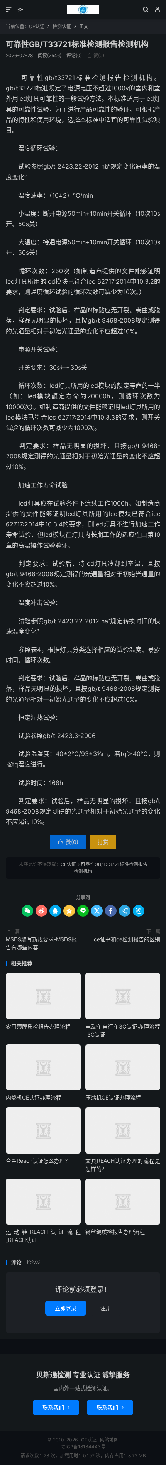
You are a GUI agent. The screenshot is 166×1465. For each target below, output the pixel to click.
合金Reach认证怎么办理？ (38, 1160)
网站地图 (109, 1440)
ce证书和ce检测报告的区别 (127, 939)
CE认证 (83, 9)
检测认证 (62, 26)
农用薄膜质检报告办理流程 (38, 1026)
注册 (105, 1308)
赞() (95, 55)
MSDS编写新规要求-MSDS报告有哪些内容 (41, 943)
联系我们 (55, 1407)
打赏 (103, 842)
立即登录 (65, 1308)
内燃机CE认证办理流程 (33, 1097)
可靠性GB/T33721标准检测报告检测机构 (77, 44)
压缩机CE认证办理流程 (113, 1097)
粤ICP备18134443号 (83, 1447)
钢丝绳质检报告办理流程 (115, 1231)
